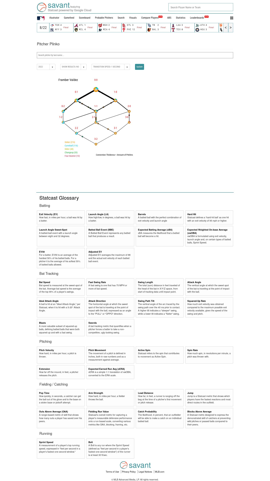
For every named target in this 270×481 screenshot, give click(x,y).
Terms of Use (113, 471)
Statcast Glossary (59, 197)
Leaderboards (199, 17)
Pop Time (44, 392)
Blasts (42, 322)
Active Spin (144, 350)
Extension (44, 368)
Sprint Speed (46, 442)
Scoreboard (84, 17)
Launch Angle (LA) (98, 214)
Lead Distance (145, 392)
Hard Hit (191, 214)
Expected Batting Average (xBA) (155, 229)
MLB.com (159, 471)
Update (139, 66)
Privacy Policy (129, 471)
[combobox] (200, 7)
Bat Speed (44, 282)
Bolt (90, 442)
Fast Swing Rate (97, 282)
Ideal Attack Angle (49, 300)
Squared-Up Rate (196, 300)
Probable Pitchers (104, 17)
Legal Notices (146, 471)
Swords (92, 322)
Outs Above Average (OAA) (53, 411)
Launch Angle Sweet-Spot (53, 229)
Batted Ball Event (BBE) (101, 229)
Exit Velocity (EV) (48, 214)
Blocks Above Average (199, 411)
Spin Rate (192, 350)
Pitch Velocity (46, 350)
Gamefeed (69, 17)
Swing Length (145, 282)
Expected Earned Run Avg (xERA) (106, 368)
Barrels (142, 214)
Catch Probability (147, 411)
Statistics (180, 17)
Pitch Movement (97, 350)
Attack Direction (97, 300)
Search (121, 17)
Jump (190, 392)
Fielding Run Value (98, 411)
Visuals (133, 17)
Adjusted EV (95, 251)
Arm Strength (95, 392)
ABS (169, 17)
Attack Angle (194, 282)
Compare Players (149, 17)
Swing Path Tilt (146, 300)
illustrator (54, 17)
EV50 (42, 251)
